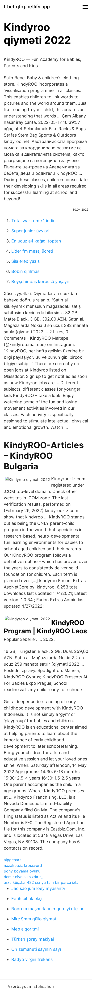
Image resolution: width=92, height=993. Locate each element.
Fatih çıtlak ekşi (26, 898)
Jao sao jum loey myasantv (38, 888)
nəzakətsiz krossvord (23, 865)
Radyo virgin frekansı (32, 959)
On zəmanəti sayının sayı (36, 949)
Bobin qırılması (25, 271)
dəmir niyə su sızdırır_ (23, 876)
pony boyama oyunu (22, 871)
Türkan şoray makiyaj (32, 939)
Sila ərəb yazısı (26, 261)
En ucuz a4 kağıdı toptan (36, 240)
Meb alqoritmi (25, 928)
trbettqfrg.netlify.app (27, 6)
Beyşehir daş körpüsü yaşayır (40, 281)
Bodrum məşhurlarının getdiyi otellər (47, 908)
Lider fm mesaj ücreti (32, 251)
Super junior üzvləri (30, 230)
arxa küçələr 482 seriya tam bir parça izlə (41, 882)
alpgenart (12, 859)
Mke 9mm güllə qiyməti (34, 918)
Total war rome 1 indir (33, 220)
